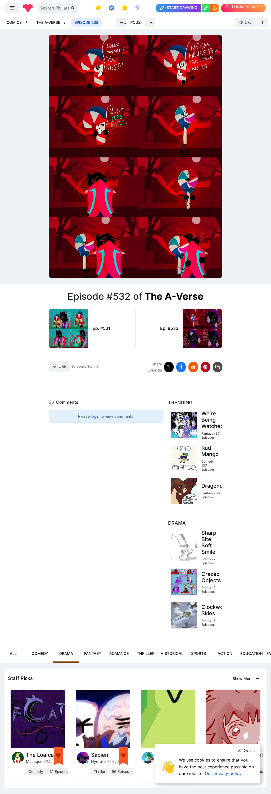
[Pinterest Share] (205, 367)
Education (251, 653)
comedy (36, 771)
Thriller (146, 653)
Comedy (39, 653)
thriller (99, 771)
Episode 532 (86, 22)
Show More (243, 678)
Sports (198, 653)
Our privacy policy (223, 773)
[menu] (12, 8)
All (13, 653)
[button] (214, 8)
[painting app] (206, 8)
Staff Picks (20, 678)
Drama (66, 653)
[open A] (135, 156)
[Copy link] (217, 367)
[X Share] (169, 367)
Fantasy (92, 653)
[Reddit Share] (193, 367)
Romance (119, 653)
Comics (14, 22)
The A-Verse (48, 22)
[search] (73, 8)
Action (225, 653)
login (95, 416)
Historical (172, 653)
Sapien (99, 755)
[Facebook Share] (181, 367)
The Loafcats (42, 755)
